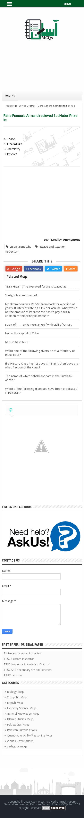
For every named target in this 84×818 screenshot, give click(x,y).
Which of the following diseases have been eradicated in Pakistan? (41, 390)
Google (15, 269)
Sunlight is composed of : (21, 295)
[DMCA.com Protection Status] (54, 808)
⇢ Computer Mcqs (15, 697)
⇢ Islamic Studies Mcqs (18, 719)
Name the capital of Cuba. (22, 333)
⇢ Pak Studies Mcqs (16, 724)
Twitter (54, 269)
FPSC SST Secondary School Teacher (27, 670)
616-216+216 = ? (17, 342)
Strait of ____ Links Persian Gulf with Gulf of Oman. (38, 324)
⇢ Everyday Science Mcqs (20, 708)
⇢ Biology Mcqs (14, 691)
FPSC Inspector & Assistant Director (27, 664)
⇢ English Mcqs (13, 702)
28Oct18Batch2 (20, 246)
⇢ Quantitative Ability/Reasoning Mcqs (28, 735)
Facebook (34, 269)
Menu (11, 96)
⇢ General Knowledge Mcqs (21, 713)
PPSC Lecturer (13, 675)
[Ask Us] (42, 537)
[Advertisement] (42, 63)
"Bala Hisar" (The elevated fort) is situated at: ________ (41, 286)
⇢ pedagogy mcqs (15, 746)
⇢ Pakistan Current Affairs (20, 730)
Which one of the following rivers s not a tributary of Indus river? (40, 353)
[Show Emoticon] (10, 410)
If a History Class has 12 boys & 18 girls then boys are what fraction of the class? (42, 365)
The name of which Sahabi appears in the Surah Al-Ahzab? (38, 378)
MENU (67, 4)
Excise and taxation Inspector (34, 249)
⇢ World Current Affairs (18, 741)
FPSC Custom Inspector (19, 659)
